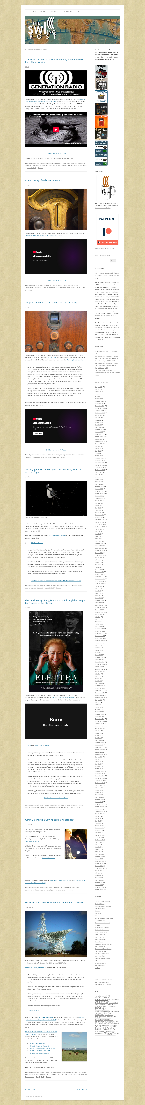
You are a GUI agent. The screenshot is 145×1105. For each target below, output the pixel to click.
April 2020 (98, 567)
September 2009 (100, 868)
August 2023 (98, 472)
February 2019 (99, 600)
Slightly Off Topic (48, 888)
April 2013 (98, 766)
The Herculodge (99, 965)
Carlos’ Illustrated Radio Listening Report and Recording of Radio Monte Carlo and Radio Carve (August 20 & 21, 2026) (107, 358)
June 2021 (98, 534)
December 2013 (99, 747)
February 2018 (99, 629)
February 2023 (99, 486)
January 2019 (99, 603)
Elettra (76, 805)
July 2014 (97, 731)
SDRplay (111, 1020)
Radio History (62, 163)
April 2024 (98, 453)
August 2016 (98, 671)
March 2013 (98, 769)
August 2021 (98, 529)
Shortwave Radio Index (102, 954)
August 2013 (98, 757)
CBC (62, 888)
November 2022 (100, 493)
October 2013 (99, 752)
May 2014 (98, 735)
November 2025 (100, 408)
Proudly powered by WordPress (33, 1096)
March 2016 (98, 683)
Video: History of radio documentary (43, 180)
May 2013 (98, 764)
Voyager (27, 588)
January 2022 (99, 517)
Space (80, 585)
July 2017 (97, 645)
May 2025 (98, 422)
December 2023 (99, 463)
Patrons (43, 12)
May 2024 (98, 451)
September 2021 (100, 527)
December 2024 (99, 434)
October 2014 (99, 723)
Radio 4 (70, 1074)
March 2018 (98, 626)
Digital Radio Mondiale (101, 1003)
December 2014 (99, 719)
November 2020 (100, 550)
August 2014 (98, 728)
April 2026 (98, 396)
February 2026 (99, 401)
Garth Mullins (67, 888)
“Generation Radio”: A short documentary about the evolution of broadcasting (54, 60)
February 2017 (99, 657)
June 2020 (98, 562)
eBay (100, 1004)
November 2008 (100, 889)
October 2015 (99, 695)
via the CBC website (48, 858)
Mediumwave (115, 1011)
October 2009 (99, 866)
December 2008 (99, 887)
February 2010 (99, 856)
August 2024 (98, 444)
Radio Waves (99, 1018)
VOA (105, 1033)
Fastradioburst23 (109, 1004)
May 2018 (98, 622)
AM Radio (98, 996)
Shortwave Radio (106, 1026)
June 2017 (98, 648)
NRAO (62, 1074)
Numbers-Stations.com (102, 927)
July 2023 (97, 474)
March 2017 (98, 655)
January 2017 (99, 659)
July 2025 (97, 418)
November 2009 (100, 863)
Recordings (100, 1019)
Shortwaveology (100, 956)
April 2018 (98, 624)
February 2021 (99, 543)
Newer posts (82, 1089)
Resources (53, 12)
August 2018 (98, 614)
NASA (63, 585)
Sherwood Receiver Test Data (103, 944)
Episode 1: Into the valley (37, 1044)
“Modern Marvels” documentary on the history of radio (43, 235)
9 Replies (27, 307)
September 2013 (100, 754)
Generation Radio (47, 165)
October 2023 (99, 467)
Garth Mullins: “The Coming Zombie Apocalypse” (49, 819)
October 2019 (99, 581)
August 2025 (98, 415)
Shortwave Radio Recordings (105, 1028)
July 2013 (97, 759)
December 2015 (99, 690)
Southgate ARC (100, 1031)
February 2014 (99, 742)
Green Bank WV (75, 1072)
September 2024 (100, 441)
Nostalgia (54, 163)
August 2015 (98, 700)
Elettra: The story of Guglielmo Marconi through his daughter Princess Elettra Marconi (55, 601)
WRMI (110, 1034)
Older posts (30, 1089)
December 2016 (99, 662)
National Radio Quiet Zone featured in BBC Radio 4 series (54, 902)
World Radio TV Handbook (103, 984)
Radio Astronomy (77, 1074)
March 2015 (98, 712)
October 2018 (99, 610)
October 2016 (99, 667)
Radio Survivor (99, 937)
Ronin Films (38, 746)
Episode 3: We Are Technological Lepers (42, 1048)
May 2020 (98, 565)
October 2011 (99, 809)
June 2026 (98, 391)
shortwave (100, 1021)
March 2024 (98, 456)
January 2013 (99, 773)
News (49, 163)
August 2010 (98, 842)
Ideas (73, 888)
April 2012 (98, 795)
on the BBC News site (46, 1017)
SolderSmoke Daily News (102, 958)
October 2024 (99, 439)
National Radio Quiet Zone (52, 1074)
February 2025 (99, 429)
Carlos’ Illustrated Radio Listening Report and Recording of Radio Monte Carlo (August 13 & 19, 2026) (107, 365)
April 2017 (98, 652)
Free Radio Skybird (101, 1006)
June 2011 (98, 818)
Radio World (107, 1018)
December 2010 (99, 833)
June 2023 (98, 477)
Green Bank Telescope (64, 1072)
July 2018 (97, 617)
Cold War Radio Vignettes (102, 901)
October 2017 (99, 638)
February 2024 (99, 458)
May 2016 (98, 678)
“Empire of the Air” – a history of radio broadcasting (51, 302)
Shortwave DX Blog (100, 951)
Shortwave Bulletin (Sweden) (103, 949)
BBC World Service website (57, 536)
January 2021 (99, 546)
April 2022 (98, 510)
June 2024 (98, 448)
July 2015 (97, 702)
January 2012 (99, 802)
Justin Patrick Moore (102, 1011)
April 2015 (98, 709)
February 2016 (99, 686)
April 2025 (98, 425)
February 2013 (99, 771)
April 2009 (98, 878)
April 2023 (98, 482)
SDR (107, 1019)
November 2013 (100, 750)
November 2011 (100, 806)
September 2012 (100, 783)
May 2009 (98, 875)
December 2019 (99, 576)
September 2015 (100, 697)
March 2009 (98, 880)
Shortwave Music (113, 1023)
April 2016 (98, 681)
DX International (100, 908)
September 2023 (100, 470)
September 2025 (100, 413)
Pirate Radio (99, 1015)
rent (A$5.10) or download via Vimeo (63, 697)
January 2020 (99, 574)
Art (40, 455)
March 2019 (98, 598)
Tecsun (108, 1031)
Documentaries (36, 165)
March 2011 (98, 825)
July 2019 (97, 588)
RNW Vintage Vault (100, 939)
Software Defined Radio (105, 1029)
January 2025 (99, 432)
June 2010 (98, 847)
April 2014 (98, 738)
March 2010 (98, 854)
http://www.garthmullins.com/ (60, 880)
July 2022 (97, 503)
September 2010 (100, 840)
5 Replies (27, 185)
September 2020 (100, 555)
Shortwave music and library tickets (105, 370)
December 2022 (99, 491)
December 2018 (99, 605)
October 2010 (99, 837)
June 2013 (98, 761)
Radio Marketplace (67, 12)
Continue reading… (34, 1010)
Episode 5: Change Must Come (39, 1053)
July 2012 (97, 788)
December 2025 (99, 406)
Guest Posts (112, 1006)
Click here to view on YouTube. (56, 154)
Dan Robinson (113, 999)
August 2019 (98, 586)
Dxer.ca (97, 911)
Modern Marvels (48, 288)
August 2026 (98, 387)
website (75, 360)
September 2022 (100, 498)
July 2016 (97, 674)
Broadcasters (43, 163)
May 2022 (98, 508)
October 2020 (99, 553)
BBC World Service (37, 543)
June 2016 (98, 676)
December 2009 (99, 861)
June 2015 (98, 705)
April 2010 (98, 852)
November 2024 (100, 437)
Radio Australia (109, 1015)
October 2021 (99, 524)
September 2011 (100, 811)
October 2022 (99, 496)
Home (27, 12)
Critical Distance (99, 904)
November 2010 (100, 835)
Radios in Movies (110, 1016)
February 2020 (99, 572)
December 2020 (99, 548)
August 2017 (98, 643)
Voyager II (40, 588)
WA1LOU (97, 968)
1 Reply (27, 67)
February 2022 (99, 515)
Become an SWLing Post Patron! (104, 248)
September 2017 (100, 640)
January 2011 (99, 830)
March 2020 (98, 569)
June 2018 (98, 619)
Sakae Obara (99, 942)
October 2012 (99, 780)
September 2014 (100, 726)
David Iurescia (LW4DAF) (102, 1001)
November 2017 (100, 636)
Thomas (40, 168)
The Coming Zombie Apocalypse (44, 890)
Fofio (96, 916)
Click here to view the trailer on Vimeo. (56, 798)
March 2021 (98, 541)
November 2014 (100, 721)
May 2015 (98, 707)
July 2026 (97, 389)
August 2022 (98, 501)
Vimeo (47, 746)
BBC (56, 1072)
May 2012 (98, 792)
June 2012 (98, 790)
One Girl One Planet (101, 932)
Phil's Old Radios (100, 935)
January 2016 (99, 688)
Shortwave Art (112, 1021)
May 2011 (98, 821)
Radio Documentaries (67, 165)
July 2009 (97, 873)
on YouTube (52, 357)
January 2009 (99, 885)
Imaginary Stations (102, 1010)
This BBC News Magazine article (35, 968)
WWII (114, 1035)
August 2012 (98, 785)
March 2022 (98, 512)
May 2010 (98, 849)
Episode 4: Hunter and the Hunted (40, 1051)
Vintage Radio (67, 285)
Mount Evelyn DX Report (102, 923)
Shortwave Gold (101, 1023)
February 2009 (99, 882)
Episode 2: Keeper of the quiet (39, 1046)
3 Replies (27, 477)
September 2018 (100, 612)
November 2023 (100, 465)
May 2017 (98, 650)
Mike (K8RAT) (56, 165)
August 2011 (98, 814)
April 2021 (98, 539)
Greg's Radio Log (100, 920)
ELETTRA (28, 746)
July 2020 (97, 560)
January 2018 (99, 631)
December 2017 (99, 633)
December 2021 (99, 520)
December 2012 (99, 776)
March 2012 (98, 797)
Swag (34, 12)
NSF (66, 1074)
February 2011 (99, 828)
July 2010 (97, 844)
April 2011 (98, 823)
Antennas (103, 996)
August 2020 (98, 557)
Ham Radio (100, 1007)
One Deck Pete (105, 1013)
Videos (68, 163)
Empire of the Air (72, 455)
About (80, 12)
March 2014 (98, 740)
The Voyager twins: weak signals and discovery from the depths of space (53, 471)
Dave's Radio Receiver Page (103, 906)
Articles (42, 1072)
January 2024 (99, 460)
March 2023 (98, 484)
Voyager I (33, 588)
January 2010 (99, 859)
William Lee (58, 807)
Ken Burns (81, 455)
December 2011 (99, 804)
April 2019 (98, 595)
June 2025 (98, 420)
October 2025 (99, 410)
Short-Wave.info (100, 946)
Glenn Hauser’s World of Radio (104, 918)
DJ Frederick (113, 1003)
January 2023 (99, 489)
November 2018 (100, 607)
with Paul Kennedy (33, 841)
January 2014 (99, 745)
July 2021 (97, 531)
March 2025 (98, 427)
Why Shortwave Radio (101, 1035)
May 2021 (98, 536)
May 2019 (98, 593)
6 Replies (27, 608)
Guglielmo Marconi (36, 807)
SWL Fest (98, 961)
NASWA (97, 925)
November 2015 (100, 693)
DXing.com (98, 913)
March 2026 (98, 399)
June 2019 (98, 591)
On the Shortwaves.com (102, 930)
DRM (96, 1004)
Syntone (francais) (100, 963)
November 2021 (100, 522)
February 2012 (99, 799)
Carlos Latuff (101, 999)
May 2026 (98, 394)
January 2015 (99, 716)
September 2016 (100, 669)
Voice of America (113, 1033)
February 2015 (99, 714)
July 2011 (97, 816)
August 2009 (98, 871)
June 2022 (98, 505)
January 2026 (99, 403)
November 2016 (100, 664)
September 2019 (100, 584)
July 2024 (97, 446)
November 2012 (100, 778)
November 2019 (100, 579)
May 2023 (98, 479)
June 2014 (98, 733)
